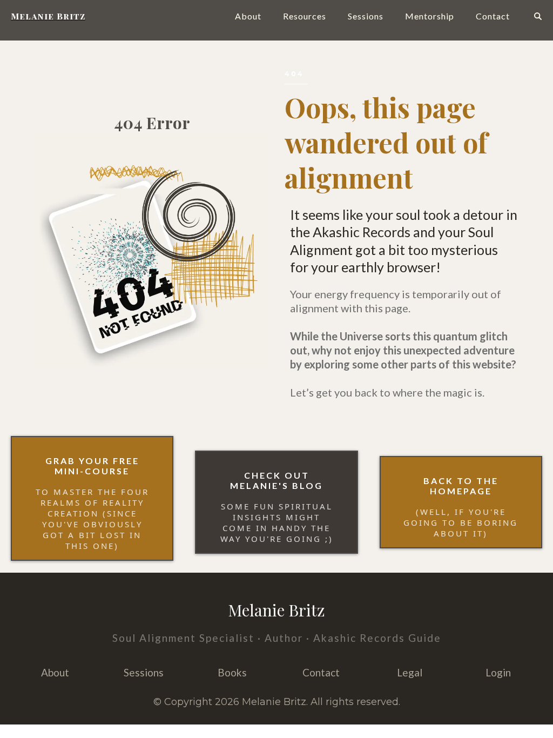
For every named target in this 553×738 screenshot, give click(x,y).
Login (498, 672)
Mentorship (429, 16)
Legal (409, 672)
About (248, 16)
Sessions (365, 16)
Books (232, 672)
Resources (304, 16)
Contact (493, 16)
